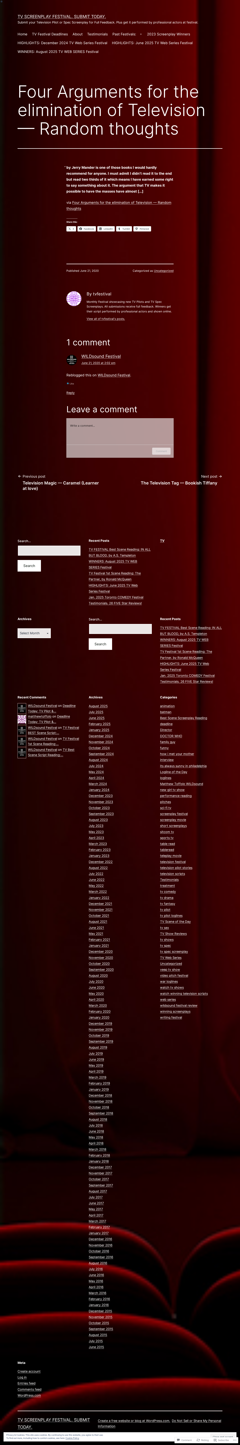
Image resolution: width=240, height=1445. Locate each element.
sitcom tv (167, 832)
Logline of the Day (173, 772)
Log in (22, 1377)
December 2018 (100, 1095)
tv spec (165, 945)
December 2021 (100, 904)
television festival (173, 862)
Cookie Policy (72, 1438)
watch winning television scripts (184, 993)
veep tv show (170, 969)
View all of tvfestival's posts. (106, 318)
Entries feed (26, 1383)
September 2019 (101, 1041)
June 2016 (96, 1275)
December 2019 (100, 1023)
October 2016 (99, 1251)
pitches (165, 802)
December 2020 (101, 951)
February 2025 (100, 724)
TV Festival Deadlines (50, 34)
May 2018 (96, 1137)
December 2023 (101, 796)
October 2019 (99, 1035)
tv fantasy (167, 904)
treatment (167, 885)
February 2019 (99, 1083)
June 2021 (96, 928)
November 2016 (100, 1245)
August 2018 (98, 1119)
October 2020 (99, 963)
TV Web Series (170, 957)
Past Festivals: (124, 34)
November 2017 (100, 1173)
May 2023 (96, 832)
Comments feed (29, 1389)
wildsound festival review (178, 1005)
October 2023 (99, 808)
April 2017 (96, 1215)
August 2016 (98, 1263)
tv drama (166, 898)
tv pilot (165, 909)
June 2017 (96, 1203)
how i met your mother (177, 754)
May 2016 (96, 1281)
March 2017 (97, 1221)
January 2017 (99, 1233)
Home (22, 34)
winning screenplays (175, 1011)
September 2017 (101, 1185)
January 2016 (99, 1305)
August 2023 (98, 820)
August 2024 (98, 760)
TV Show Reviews (173, 933)
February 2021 (99, 939)
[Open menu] (141, 34)
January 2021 (99, 945)
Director (166, 730)
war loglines (169, 981)
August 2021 (98, 921)
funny (164, 748)
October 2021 (99, 915)
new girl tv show (172, 790)
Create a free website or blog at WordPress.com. (134, 1421)
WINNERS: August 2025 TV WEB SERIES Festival (58, 52)
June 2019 (96, 1059)
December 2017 (100, 1167)
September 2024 (101, 754)
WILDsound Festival (101, 356)
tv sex (164, 928)
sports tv (167, 838)
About (78, 34)
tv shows (167, 939)
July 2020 (96, 981)
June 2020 (97, 987)
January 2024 (99, 790)
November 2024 (101, 742)
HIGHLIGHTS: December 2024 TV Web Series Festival (62, 43)
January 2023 (99, 856)
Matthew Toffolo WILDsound (181, 784)
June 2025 (97, 718)
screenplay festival (174, 814)
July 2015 (96, 1341)
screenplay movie (173, 820)
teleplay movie (170, 856)
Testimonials (97, 34)
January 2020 (99, 1017)
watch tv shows (172, 987)
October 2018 (99, 1107)
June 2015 (96, 1347)
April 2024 (96, 778)
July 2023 (96, 826)
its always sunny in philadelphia (183, 766)
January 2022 (99, 898)
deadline (166, 724)
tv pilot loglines (171, 915)
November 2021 (100, 909)
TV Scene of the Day (175, 921)
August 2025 (98, 706)
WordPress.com (29, 1395)
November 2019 (100, 1029)
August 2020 (98, 975)
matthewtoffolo (39, 716)
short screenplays (173, 826)
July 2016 (96, 1269)
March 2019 (97, 1077)
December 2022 (101, 862)
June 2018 (96, 1131)
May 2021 (96, 933)
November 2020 (101, 957)
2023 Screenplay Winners (168, 34)
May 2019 (96, 1065)
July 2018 (96, 1125)
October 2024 (99, 748)
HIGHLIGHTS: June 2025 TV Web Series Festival (152, 43)
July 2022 (96, 874)
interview (167, 760)
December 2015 (100, 1311)
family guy (167, 742)
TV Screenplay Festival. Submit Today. (62, 16)
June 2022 (97, 880)
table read (167, 844)
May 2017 (96, 1209)
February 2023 (100, 850)
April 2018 (96, 1143)
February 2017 (99, 1227)
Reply (70, 393)
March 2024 (98, 784)
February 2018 (99, 1155)
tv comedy (168, 891)
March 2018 (97, 1149)
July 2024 (96, 766)
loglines (165, 778)
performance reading (176, 796)
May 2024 (96, 772)
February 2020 (100, 1011)
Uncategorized (164, 270)
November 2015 (100, 1317)
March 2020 (98, 1005)
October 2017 (99, 1179)
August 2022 (98, 868)
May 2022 (96, 885)
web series (168, 999)
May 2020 (96, 993)
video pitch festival (174, 975)
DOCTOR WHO (171, 736)
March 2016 (97, 1293)
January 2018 (99, 1161)
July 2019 (96, 1053)
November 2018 (100, 1101)
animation (167, 706)
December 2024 (101, 736)
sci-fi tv (165, 808)
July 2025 (96, 712)
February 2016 (99, 1299)
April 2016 (96, 1287)
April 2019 (96, 1071)
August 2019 (98, 1047)
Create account (29, 1371)
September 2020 (101, 969)
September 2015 (101, 1329)
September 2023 (101, 814)
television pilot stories (176, 868)
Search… (24, 541)
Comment (161, 451)
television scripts (172, 874)
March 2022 (98, 891)
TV (162, 540)
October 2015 (99, 1323)
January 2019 (99, 1089)
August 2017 (98, 1191)
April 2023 (96, 838)
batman (165, 712)
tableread (167, 850)
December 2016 (100, 1239)
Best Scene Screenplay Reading (183, 718)
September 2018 (101, 1113)
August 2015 (98, 1335)
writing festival (171, 1017)
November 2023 (101, 802)
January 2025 (99, 730)
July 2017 (96, 1197)
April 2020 (96, 999)
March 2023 (98, 844)
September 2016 (101, 1257)
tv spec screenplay (174, 951)
